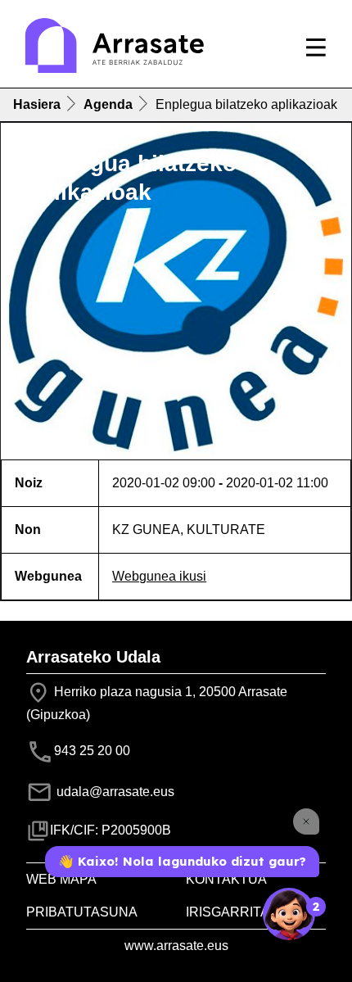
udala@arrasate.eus (113, 792)
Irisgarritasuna (246, 912)
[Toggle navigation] (316, 47)
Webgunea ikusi (159, 576)
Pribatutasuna (82, 912)
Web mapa (61, 879)
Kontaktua (226, 879)
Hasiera (37, 104)
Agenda (108, 104)
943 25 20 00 (92, 751)
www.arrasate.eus (176, 946)
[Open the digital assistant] (289, 914)
